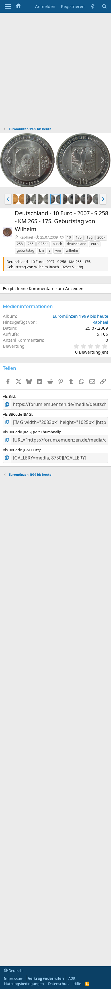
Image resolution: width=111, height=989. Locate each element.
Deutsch (15, 970)
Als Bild (9, 396)
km (41, 250)
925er (43, 243)
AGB (71, 978)
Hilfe (77, 983)
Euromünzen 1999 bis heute (80, 316)
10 (69, 237)
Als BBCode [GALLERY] (21, 449)
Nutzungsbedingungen (24, 983)
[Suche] (104, 6)
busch (57, 243)
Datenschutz (58, 983)
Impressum (13, 978)
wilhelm (72, 250)
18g (89, 237)
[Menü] (8, 6)
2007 (101, 237)
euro (94, 243)
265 (31, 243)
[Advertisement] (55, 71)
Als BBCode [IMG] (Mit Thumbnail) (31, 431)
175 (79, 237)
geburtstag (25, 250)
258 (20, 243)
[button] (8, 199)
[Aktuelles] (92, 6)
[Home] (18, 6)
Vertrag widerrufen (46, 978)
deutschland (76, 243)
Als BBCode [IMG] (17, 414)
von (58, 250)
